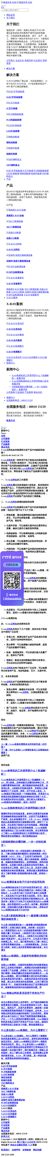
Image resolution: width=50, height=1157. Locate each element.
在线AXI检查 (7, 1094)
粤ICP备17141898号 (26, 1142)
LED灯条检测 (12, 173)
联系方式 (10, 420)
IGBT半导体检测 (14, 171)
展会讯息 (38, 392)
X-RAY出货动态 (14, 357)
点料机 (9, 460)
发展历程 (29, 60)
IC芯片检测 (28, 171)
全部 (3, 436)
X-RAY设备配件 (31, 295)
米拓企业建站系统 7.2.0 (21, 1145)
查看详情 (21, 378)
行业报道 (19, 392)
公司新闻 (10, 392)
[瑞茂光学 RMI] (16, 2)
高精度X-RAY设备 (15, 289)
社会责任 (38, 60)
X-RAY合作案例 (30, 357)
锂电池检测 (25, 173)
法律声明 (16, 1150)
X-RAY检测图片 (9, 1117)
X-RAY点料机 (17, 292)
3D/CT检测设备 (31, 289)
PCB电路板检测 (41, 171)
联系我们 (5, 1150)
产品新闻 (29, 392)
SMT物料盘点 (7, 1083)
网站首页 (10, 15)
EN (2, 7)
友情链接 (26, 1150)
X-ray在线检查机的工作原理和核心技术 (30, 381)
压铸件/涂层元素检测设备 (37, 292)
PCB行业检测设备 (14, 295)
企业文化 (19, 60)
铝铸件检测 (36, 173)
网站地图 (37, 1150)
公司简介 (10, 60)
